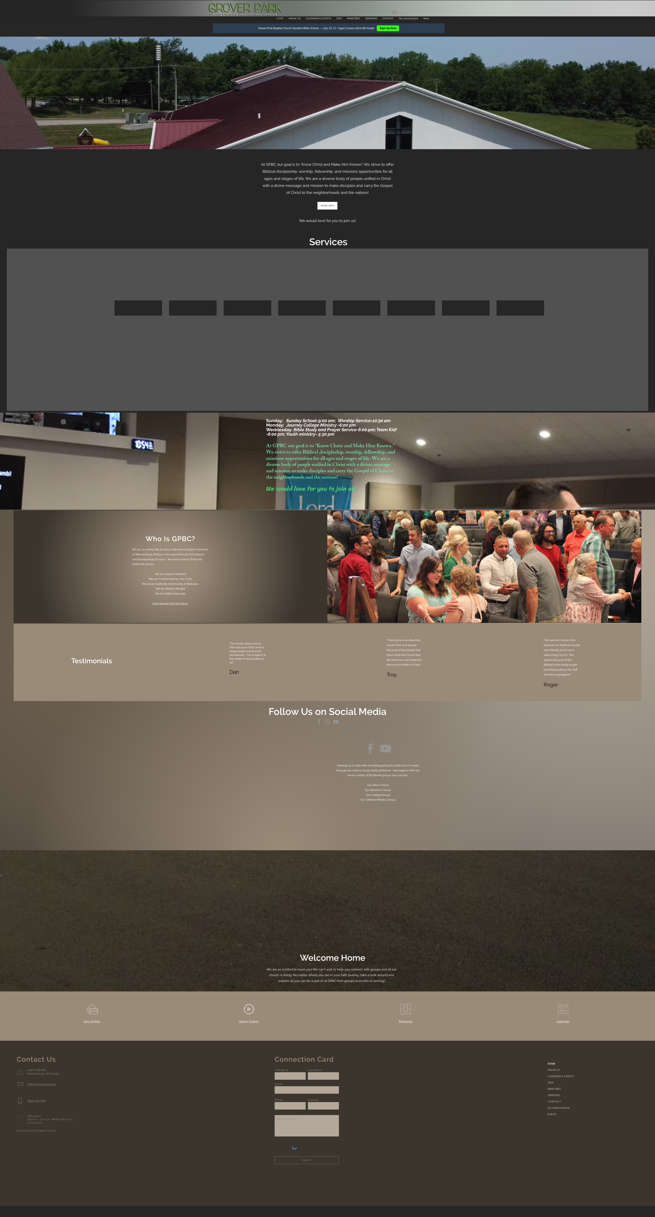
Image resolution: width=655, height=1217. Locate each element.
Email (278, 1084)
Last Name (315, 1070)
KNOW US (554, 1070)
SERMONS (554, 1095)
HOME (551, 1064)
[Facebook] (319, 721)
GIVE (551, 1083)
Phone (279, 1100)
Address (313, 1100)
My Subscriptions (559, 1108)
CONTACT (554, 1101)
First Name (281, 1070)
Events (552, 1114)
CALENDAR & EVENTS (560, 1076)
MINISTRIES (554, 1089)
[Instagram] (327, 721)
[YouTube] (335, 721)
